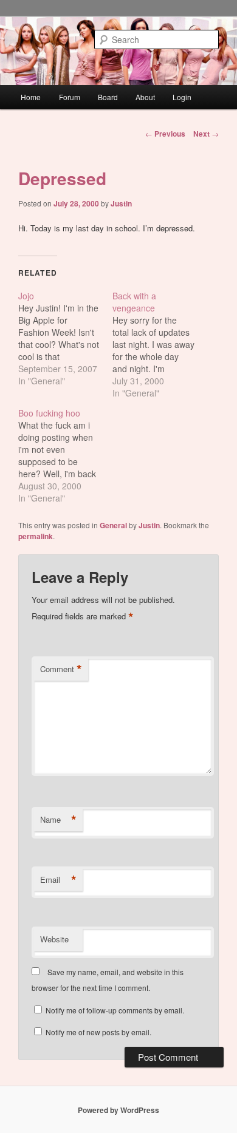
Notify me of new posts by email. (98, 1032)
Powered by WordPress (118, 1109)
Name (58, 819)
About (145, 97)
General (113, 525)
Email (58, 880)
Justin (121, 203)
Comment (61, 669)
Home (31, 97)
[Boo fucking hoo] (65, 455)
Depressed (62, 178)
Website (54, 939)
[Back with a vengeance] (159, 344)
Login (182, 97)
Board (108, 97)
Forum (69, 97)
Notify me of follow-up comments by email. (115, 1010)
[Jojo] (65, 338)
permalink (35, 536)
